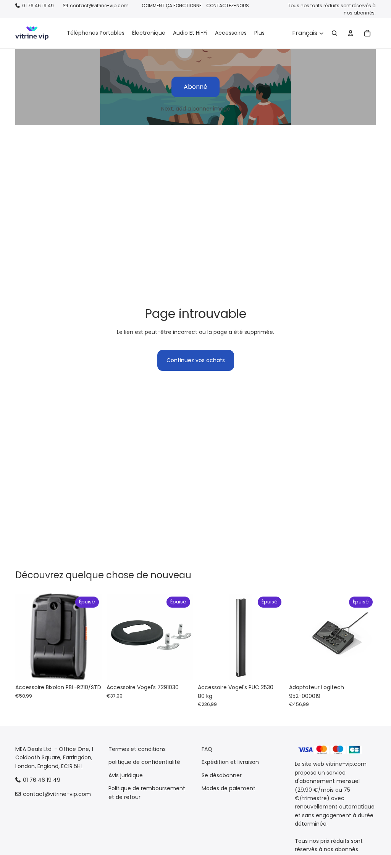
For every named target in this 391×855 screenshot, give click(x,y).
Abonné (195, 86)
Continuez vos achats (195, 360)
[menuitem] (259, 33)
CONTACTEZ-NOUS (227, 5)
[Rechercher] (334, 33)
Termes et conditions (137, 749)
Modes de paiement (228, 788)
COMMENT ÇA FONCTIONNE (172, 5)
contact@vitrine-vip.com (99, 5)
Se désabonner (222, 775)
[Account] (350, 33)
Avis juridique (125, 775)
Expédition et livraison (230, 762)
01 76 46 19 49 (38, 5)
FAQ (207, 749)
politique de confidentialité (144, 762)
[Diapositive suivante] (93, 637)
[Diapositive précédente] (23, 637)
